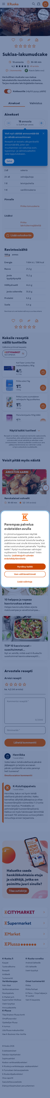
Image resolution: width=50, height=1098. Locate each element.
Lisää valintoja (24, 582)
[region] (25, 549)
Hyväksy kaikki (25, 566)
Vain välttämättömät (25, 574)
